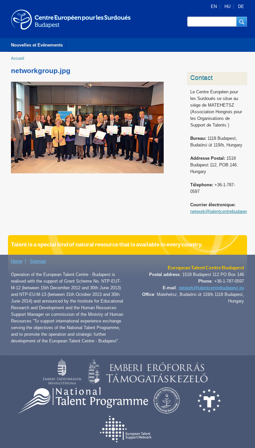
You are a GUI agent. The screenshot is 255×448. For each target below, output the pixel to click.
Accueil (17, 58)
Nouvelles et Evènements (37, 45)
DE (241, 6)
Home (16, 261)
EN (214, 6)
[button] (241, 22)
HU (227, 6)
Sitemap (38, 261)
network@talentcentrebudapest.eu (211, 287)
